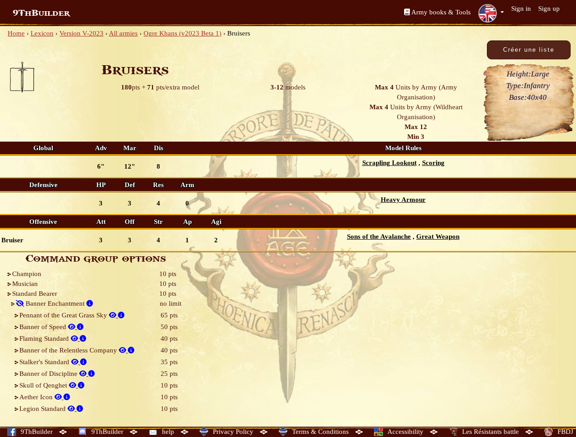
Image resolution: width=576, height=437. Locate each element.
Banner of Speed (43, 326)
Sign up (549, 8)
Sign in (521, 8)
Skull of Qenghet (44, 385)
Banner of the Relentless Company (69, 350)
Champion (26, 273)
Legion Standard (43, 408)
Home (16, 33)
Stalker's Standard (45, 362)
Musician (25, 283)
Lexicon (42, 33)
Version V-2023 (81, 33)
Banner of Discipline (49, 373)
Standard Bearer (34, 293)
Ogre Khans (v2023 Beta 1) (182, 33)
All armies (123, 33)
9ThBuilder (41, 13)
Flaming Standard (45, 338)
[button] (491, 13)
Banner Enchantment (55, 303)
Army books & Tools (440, 12)
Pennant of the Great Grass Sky (64, 315)
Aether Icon (36, 397)
